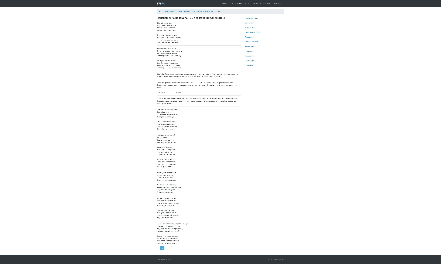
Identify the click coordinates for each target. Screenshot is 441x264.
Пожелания (249, 61)
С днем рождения (251, 18)
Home (269, 259)
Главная (223, 3)
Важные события (251, 42)
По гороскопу (250, 56)
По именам (249, 65)
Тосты (246, 3)
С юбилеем (249, 23)
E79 (161, 3)
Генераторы (277, 3)
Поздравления (235, 3)
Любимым (249, 51)
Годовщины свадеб (252, 32)
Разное (266, 3)
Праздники (256, 3)
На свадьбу (249, 28)
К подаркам (249, 46)
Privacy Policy (279, 259)
